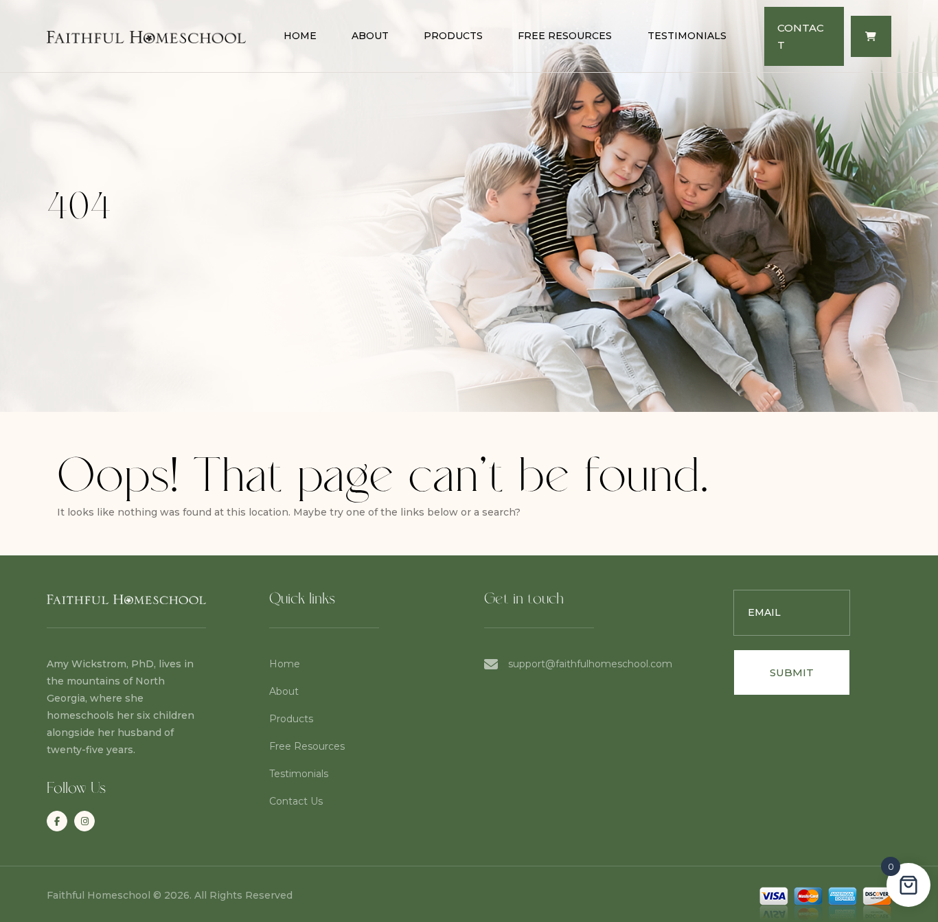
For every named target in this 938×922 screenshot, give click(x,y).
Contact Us (296, 801)
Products (453, 36)
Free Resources (565, 36)
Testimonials (687, 36)
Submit (792, 672)
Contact (800, 36)
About (370, 36)
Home (300, 36)
